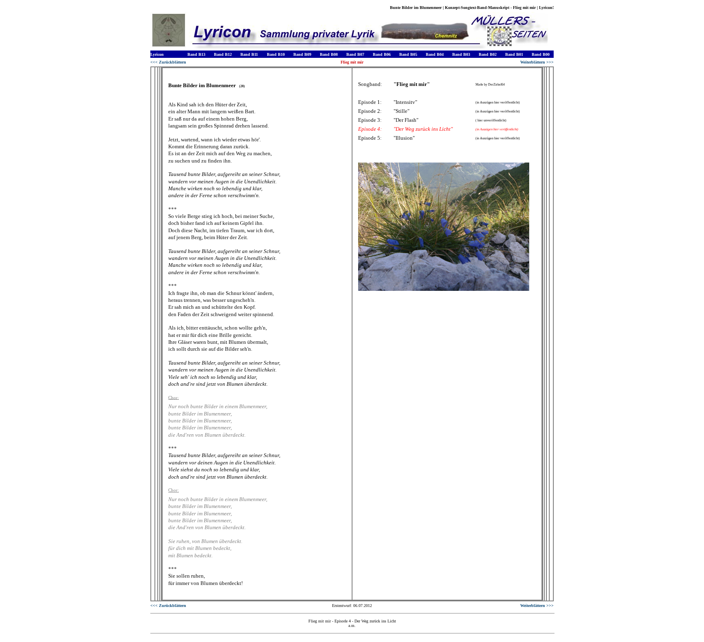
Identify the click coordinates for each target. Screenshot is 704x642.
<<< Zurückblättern (168, 62)
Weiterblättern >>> (537, 62)
